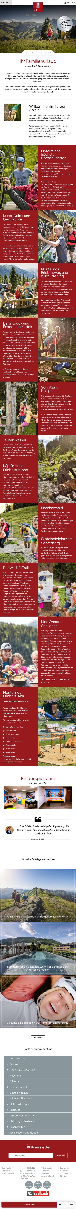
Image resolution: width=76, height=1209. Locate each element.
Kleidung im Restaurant (23, 1121)
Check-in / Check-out (22, 1069)
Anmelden (61, 1155)
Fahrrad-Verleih (19, 1087)
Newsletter (45, 1173)
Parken (14, 1064)
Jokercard (15, 1081)
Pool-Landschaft (17, 89)
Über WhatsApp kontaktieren (27, 1177)
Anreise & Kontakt (48, 1176)
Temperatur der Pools (22, 1115)
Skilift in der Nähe (20, 1104)
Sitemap (63, 1176)
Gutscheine (64, 1173)
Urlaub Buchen (29, 1204)
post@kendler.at (29, 1173)
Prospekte (45, 1170)
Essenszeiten (17, 1126)
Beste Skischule (19, 1092)
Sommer (35, 53)
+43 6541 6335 (29, 1170)
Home (27, 53)
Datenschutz (64, 1168)
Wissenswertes (46, 1168)
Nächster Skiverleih (21, 1098)
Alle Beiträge (38, 1037)
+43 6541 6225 (29, 1168)
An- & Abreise (17, 1058)
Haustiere (15, 1075)
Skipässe (15, 1109)
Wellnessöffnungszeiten (24, 1132)
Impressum (64, 1170)
